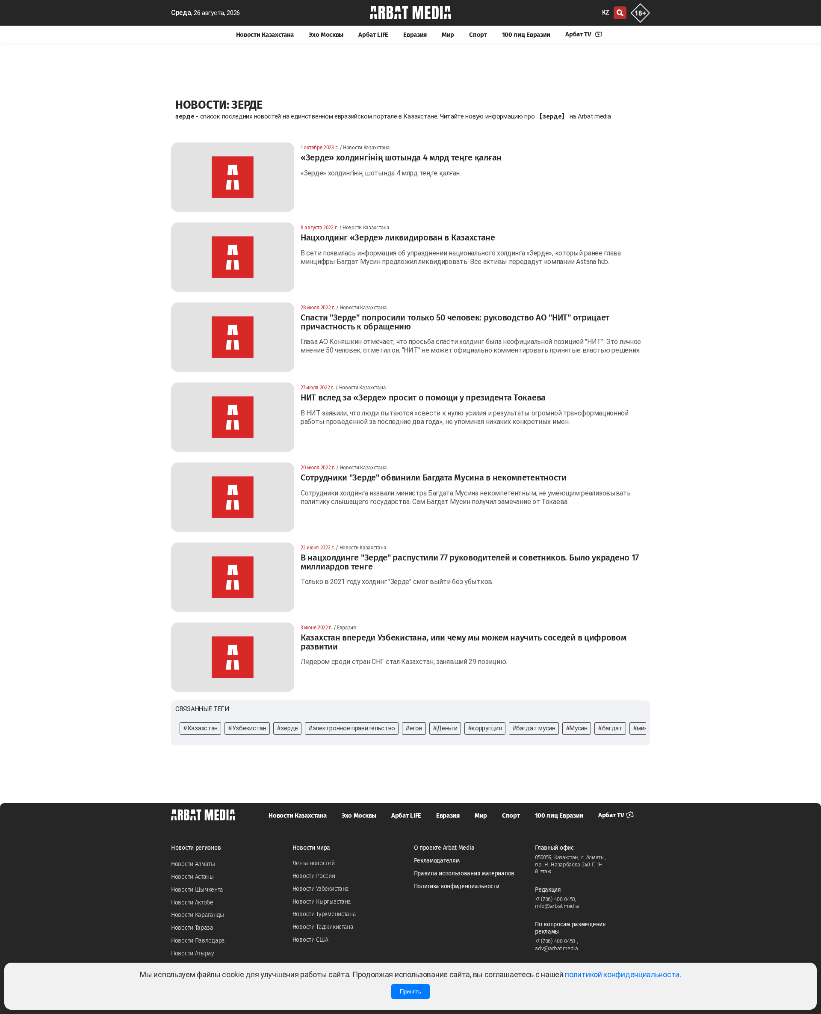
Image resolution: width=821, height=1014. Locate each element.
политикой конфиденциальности (622, 974)
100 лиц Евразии (526, 35)
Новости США (310, 939)
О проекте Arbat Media (444, 847)
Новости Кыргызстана (321, 901)
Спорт (478, 35)
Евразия (415, 35)
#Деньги (445, 728)
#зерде (287, 728)
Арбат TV (579, 34)
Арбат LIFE (373, 35)
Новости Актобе (192, 902)
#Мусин (577, 728)
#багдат (610, 728)
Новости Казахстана (265, 35)
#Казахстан (200, 728)
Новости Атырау (192, 953)
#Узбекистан (247, 728)
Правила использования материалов (464, 873)
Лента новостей (313, 863)
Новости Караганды (197, 915)
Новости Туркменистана (324, 914)
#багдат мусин (533, 728)
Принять (410, 991)
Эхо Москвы (326, 35)
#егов (413, 728)
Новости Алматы (193, 864)
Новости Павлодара (198, 940)
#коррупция (485, 728)
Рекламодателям (437, 860)
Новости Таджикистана (323, 927)
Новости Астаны (192, 877)
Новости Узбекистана (320, 888)
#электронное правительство (351, 728)
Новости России (313, 876)
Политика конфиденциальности (456, 886)
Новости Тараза (192, 927)
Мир (448, 35)
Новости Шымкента (197, 889)
